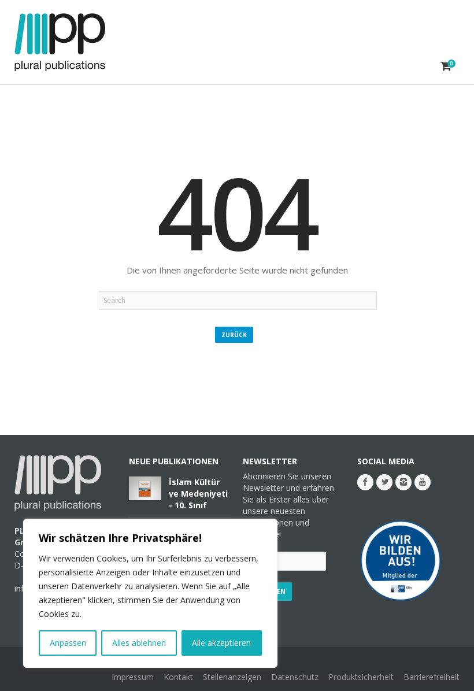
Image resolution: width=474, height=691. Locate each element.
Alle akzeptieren (221, 642)
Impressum (133, 676)
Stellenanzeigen (232, 676)
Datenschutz (295, 676)
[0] (445, 66)
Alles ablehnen (139, 642)
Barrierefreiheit (431, 676)
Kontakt (178, 676)
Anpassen (68, 642)
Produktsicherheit (361, 676)
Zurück (234, 335)
